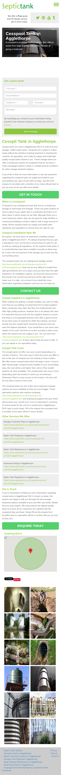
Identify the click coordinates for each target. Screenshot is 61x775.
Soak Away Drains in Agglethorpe (18, 765)
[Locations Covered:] (3, 4)
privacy (7, 125)
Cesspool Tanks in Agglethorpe (17, 753)
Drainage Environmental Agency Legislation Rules (26, 767)
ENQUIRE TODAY (30, 526)
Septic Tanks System (13, 750)
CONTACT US (30, 291)
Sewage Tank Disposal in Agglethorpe (21, 759)
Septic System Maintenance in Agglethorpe (23, 762)
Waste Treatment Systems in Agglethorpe (22, 756)
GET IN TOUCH (30, 194)
